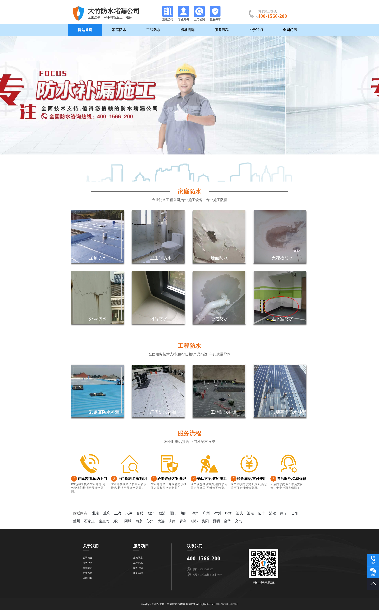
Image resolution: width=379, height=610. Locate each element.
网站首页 (85, 30)
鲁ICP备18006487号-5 (227, 604)
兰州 (76, 521)
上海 (117, 513)
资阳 (205, 521)
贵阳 (294, 513)
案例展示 (87, 568)
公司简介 (87, 557)
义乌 (238, 521)
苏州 (150, 521)
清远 (272, 513)
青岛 (183, 521)
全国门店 (290, 30)
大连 (161, 521)
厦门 (173, 513)
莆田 (184, 513)
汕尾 (250, 513)
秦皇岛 (104, 521)
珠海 (228, 513)
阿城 (127, 521)
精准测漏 (187, 30)
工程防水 (153, 30)
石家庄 (89, 521)
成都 (194, 521)
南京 (139, 521)
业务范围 (87, 562)
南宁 (283, 513)
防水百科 (87, 573)
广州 (206, 513)
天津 (128, 513)
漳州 (195, 513)
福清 (162, 513)
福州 (151, 513)
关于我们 (256, 30)
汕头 (239, 513)
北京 (95, 513)
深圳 (217, 513)
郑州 (116, 521)
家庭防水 (119, 30)
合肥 (140, 513)
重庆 (106, 513)
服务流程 (222, 30)
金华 (227, 521)
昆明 (216, 521)
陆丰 (261, 513)
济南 (172, 521)
